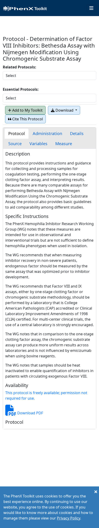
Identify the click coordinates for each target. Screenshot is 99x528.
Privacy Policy (68, 518)
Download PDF (29, 412)
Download (64, 110)
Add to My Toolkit (27, 110)
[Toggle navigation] (91, 8)
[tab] (16, 133)
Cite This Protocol (27, 118)
